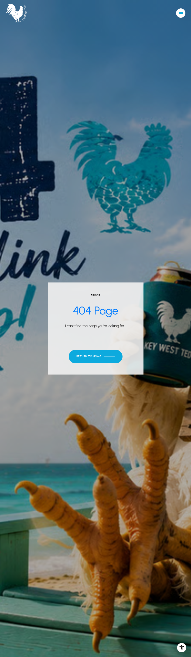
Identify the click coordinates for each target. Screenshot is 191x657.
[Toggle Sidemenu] (180, 13)
